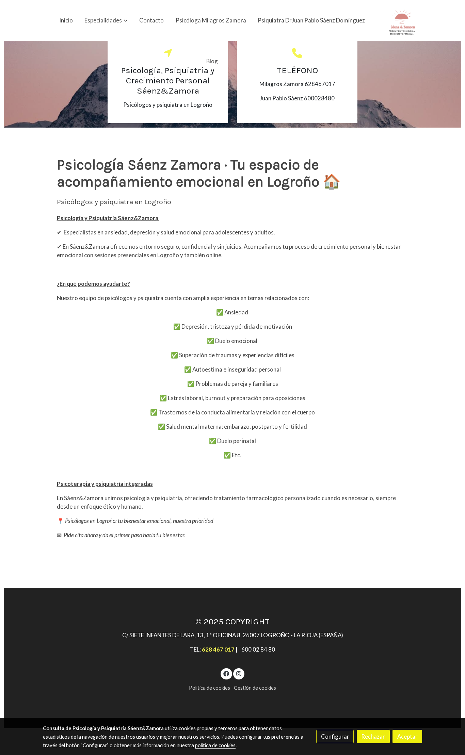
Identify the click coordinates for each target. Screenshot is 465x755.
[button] (106, 20)
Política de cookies (209, 688)
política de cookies (215, 745)
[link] (401, 20)
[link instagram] (238, 673)
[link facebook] (226, 673)
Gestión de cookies (255, 688)
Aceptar (407, 736)
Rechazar (373, 736)
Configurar (335, 736)
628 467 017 (218, 649)
